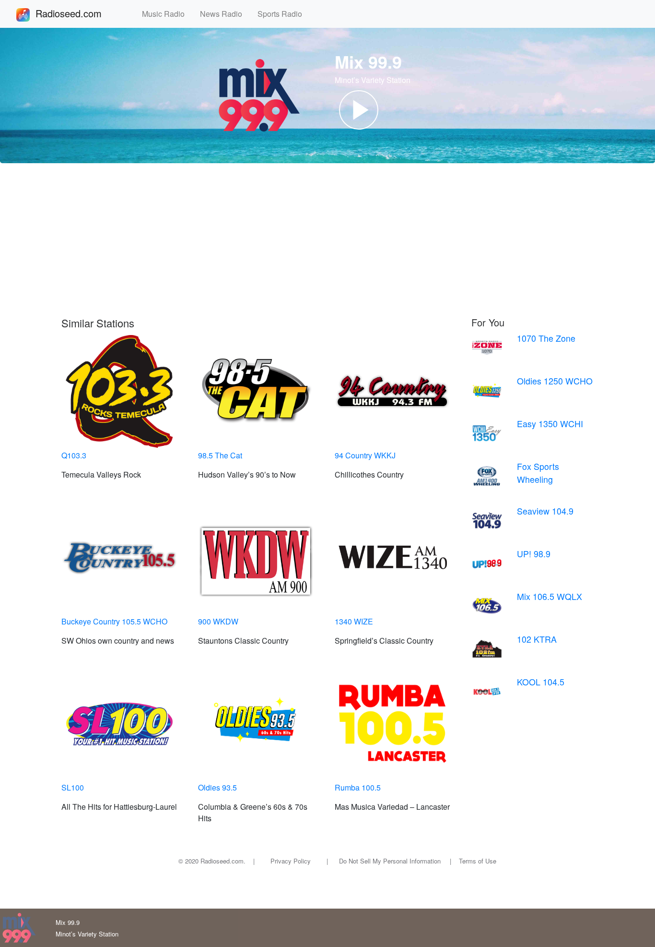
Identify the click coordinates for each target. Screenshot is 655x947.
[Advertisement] (327, 240)
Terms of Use (477, 860)
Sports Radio (283, 13)
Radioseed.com (80, 13)
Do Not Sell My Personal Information (390, 860)
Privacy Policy (290, 860)
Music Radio (167, 13)
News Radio (225, 13)
